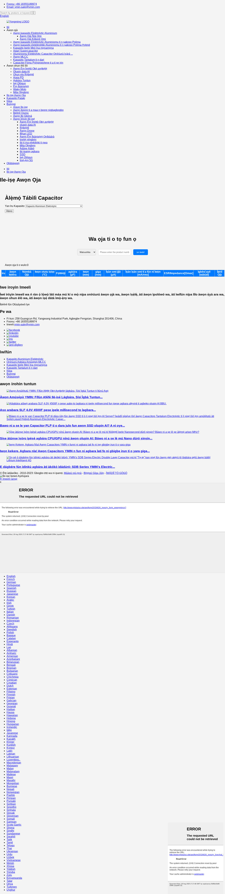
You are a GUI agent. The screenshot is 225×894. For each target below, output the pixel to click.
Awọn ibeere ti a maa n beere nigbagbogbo (38, 110)
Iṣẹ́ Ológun (19, 83)
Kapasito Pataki (16, 98)
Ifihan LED (26, 133)
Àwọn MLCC (20, 56)
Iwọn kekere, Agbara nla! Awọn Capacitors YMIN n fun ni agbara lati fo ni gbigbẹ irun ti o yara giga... (75, 451)
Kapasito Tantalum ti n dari (28, 59)
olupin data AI (28, 124)
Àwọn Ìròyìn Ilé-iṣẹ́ (24, 119)
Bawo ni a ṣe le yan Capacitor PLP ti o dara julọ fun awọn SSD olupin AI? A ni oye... (62, 425)
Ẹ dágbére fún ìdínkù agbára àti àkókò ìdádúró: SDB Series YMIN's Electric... (57, 467)
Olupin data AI (21, 71)
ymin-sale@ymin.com (27, 324)
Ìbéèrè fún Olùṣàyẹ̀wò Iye (15, 304)
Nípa (9, 101)
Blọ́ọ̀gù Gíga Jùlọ (94, 473)
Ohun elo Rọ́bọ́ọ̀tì (23, 74)
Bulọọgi (11, 104)
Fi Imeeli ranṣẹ (8, 479)
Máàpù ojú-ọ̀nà (73, 473)
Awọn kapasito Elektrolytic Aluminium (35, 33)
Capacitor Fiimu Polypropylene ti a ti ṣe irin (38, 62)
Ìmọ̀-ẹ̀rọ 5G (26, 160)
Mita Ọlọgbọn (21, 92)
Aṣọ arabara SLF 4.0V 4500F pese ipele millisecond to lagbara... (48, 410)
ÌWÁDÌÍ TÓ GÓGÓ (116, 473)
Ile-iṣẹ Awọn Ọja (16, 95)
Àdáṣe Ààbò (27, 148)
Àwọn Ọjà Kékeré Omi (33, 39)
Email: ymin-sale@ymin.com (23, 7)
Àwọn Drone (27, 130)
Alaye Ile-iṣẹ (20, 107)
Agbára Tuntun (21, 80)
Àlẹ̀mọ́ (9, 211)
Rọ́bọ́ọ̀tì (24, 127)
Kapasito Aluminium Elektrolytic (25, 359)
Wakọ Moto (19, 89)
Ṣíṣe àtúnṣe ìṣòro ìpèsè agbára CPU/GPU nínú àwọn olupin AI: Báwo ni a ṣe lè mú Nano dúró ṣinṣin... (76, 438)
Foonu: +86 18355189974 (22, 4)
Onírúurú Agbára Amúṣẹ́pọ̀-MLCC (26, 362)
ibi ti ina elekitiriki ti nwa (33, 142)
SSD (22, 154)
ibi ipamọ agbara (29, 151)
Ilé (8, 27)
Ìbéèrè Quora (20, 113)
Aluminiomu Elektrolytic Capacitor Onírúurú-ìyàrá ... (43, 53)
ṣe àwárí (141, 252)
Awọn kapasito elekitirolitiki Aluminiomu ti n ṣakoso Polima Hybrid (51, 45)
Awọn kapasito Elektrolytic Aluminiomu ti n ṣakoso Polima (47, 42)
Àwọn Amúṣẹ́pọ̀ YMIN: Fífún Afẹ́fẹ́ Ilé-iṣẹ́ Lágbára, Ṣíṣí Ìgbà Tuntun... (51, 397)
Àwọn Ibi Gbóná (22, 116)
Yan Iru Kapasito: (15, 206)
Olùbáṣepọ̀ (13, 163)
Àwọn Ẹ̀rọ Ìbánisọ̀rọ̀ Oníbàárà (37, 136)
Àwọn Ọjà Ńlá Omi (31, 36)
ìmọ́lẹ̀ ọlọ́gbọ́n (28, 139)
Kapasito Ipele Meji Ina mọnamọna (33, 48)
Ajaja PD (18, 77)
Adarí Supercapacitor (25, 50)
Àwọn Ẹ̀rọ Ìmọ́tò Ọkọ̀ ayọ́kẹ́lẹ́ (30, 68)
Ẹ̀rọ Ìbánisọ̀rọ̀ (21, 86)
